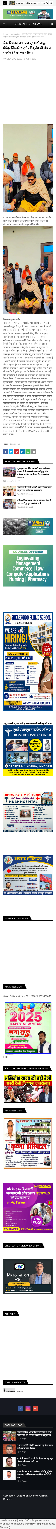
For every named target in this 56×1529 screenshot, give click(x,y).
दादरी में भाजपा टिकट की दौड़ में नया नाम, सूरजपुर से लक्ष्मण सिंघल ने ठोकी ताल (35, 1463)
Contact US (37, 1509)
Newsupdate (15, 34)
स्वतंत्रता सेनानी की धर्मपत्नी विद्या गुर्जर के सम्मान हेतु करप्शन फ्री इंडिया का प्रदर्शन (34, 489)
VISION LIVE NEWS (28, 24)
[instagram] (28, 1411)
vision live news (31, 1498)
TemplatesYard (29, 1514)
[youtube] (35, 1411)
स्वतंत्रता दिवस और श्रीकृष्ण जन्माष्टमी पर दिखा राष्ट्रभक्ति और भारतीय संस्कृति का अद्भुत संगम (34, 1436)
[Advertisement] (28, 96)
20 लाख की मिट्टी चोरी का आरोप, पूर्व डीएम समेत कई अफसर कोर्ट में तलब (35, 1450)
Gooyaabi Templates (28, 1517)
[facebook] (20, 1411)
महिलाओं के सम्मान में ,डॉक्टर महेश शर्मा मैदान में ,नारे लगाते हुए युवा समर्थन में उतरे (34, 502)
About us (26, 1509)
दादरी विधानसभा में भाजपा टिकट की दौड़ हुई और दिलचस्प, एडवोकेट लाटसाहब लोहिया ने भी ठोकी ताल (34, 1477)
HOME (17, 1509)
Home (5, 34)
